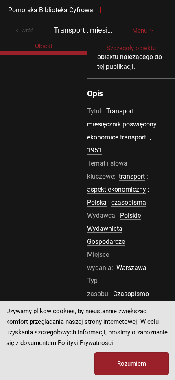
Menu (139, 30)
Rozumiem (131, 363)
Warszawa (131, 268)
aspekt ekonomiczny (116, 189)
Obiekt (43, 46)
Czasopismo (131, 294)
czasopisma (128, 202)
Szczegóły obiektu (131, 48)
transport (132, 176)
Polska (97, 202)
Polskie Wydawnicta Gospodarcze (114, 228)
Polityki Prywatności (85, 343)
